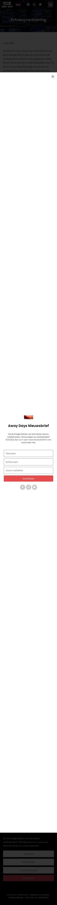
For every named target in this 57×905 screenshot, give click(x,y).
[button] (53, 76)
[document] (28, 452)
